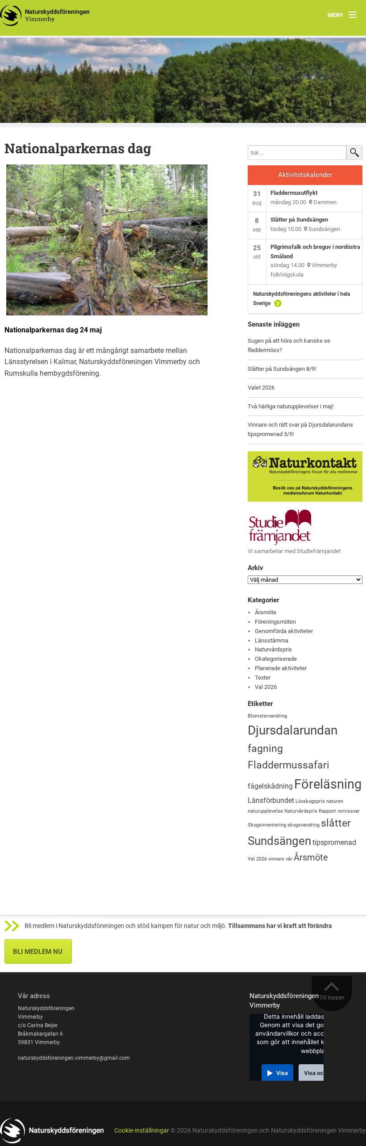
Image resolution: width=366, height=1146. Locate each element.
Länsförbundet (271, 800)
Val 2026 (266, 687)
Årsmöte (265, 612)
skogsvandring (303, 825)
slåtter (336, 823)
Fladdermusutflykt (293, 192)
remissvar (348, 811)
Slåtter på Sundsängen (299, 219)
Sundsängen (279, 841)
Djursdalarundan (292, 730)
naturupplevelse (265, 811)
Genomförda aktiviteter (284, 631)
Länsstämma (271, 640)
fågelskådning (270, 786)
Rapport (327, 811)
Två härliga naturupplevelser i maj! (290, 406)
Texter (262, 677)
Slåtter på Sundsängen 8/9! (282, 368)
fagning (265, 749)
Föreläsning (328, 784)
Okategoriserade (276, 658)
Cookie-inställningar (141, 1130)
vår (289, 859)
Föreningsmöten (275, 621)
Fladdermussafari (288, 765)
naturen (334, 801)
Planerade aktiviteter (281, 668)
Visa (282, 1073)
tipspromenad (334, 842)
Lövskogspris (310, 801)
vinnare (276, 859)
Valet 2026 (261, 387)
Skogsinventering (267, 825)
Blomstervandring (267, 716)
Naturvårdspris (273, 649)
